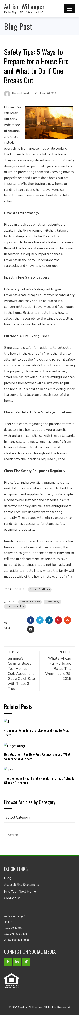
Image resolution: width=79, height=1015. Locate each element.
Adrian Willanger (24, 6)
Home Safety (52, 601)
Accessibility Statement (21, 885)
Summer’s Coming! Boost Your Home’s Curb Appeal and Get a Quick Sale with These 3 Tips (21, 671)
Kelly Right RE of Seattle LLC (23, 12)
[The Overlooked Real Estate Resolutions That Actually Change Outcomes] (8, 770)
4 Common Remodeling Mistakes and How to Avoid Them (36, 732)
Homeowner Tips (15, 606)
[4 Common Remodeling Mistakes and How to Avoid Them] (6, 722)
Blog (7, 878)
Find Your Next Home (20, 891)
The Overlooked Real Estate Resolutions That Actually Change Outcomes (39, 780)
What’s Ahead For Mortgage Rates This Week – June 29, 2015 (58, 666)
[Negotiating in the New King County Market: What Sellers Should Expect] (14, 746)
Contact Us (12, 898)
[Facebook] (8, 962)
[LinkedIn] (17, 962)
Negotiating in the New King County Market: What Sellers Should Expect (37, 756)
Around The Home (40, 589)
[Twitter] (26, 962)
